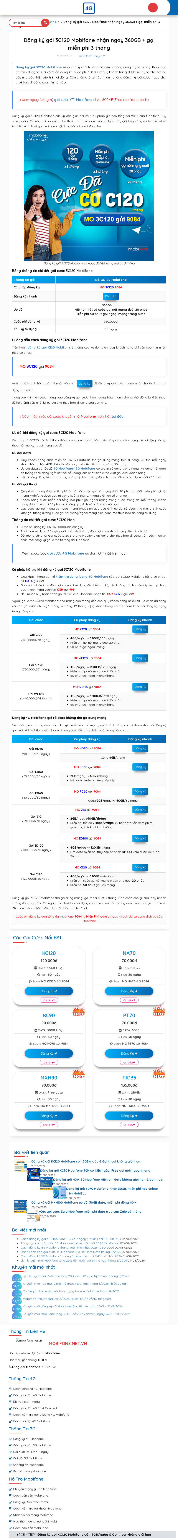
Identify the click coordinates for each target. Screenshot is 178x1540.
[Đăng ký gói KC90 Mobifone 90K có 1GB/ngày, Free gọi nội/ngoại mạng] (33, 1174)
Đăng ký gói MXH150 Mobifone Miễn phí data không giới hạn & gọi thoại (108, 1180)
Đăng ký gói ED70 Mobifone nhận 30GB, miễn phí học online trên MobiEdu (112, 1191)
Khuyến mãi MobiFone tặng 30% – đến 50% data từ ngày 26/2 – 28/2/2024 (77, 1314)
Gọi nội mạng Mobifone (29, 1471)
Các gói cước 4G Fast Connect (35, 1408)
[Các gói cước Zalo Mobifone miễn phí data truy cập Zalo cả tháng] (33, 1215)
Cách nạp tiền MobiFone (30, 1528)
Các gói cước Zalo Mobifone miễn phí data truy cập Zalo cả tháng (91, 1212)
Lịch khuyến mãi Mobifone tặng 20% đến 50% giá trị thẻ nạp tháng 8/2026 (74, 1260)
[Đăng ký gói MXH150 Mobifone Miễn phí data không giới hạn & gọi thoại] (46, 1183)
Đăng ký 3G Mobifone (28, 1439)
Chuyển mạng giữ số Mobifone (34, 1489)
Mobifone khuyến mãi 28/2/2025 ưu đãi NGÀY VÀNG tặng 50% (67, 1299)
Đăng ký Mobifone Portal (30, 1502)
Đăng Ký (47, 991)
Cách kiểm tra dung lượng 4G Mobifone (41, 1415)
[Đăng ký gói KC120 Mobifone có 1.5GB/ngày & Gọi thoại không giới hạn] (20, 1165)
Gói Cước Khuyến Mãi (94, 56)
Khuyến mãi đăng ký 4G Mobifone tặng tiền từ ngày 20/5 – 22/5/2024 (73, 1306)
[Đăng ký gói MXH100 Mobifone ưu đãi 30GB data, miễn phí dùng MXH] (20, 1206)
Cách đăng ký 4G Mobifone (32, 1389)
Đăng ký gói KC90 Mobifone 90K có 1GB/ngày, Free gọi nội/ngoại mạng (95, 1170)
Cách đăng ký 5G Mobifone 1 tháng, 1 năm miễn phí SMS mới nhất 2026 (71, 1256)
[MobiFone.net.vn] (89, 9)
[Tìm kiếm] (45, 23)
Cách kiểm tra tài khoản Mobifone (37, 1508)
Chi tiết (47, 1000)
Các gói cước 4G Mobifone (32, 1395)
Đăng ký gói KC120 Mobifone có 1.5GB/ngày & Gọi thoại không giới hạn (94, 1534)
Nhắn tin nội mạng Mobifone (33, 1515)
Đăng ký (111, 296)
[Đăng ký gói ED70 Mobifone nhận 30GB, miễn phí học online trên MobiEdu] (59, 1192)
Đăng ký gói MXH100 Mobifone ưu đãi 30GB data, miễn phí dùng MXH (84, 1202)
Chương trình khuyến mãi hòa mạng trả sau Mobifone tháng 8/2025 (71, 1291)
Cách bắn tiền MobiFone (30, 1495)
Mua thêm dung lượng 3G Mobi (35, 1521)
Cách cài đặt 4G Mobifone (31, 1421)
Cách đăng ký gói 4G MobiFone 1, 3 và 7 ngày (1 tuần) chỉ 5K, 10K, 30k (71, 1239)
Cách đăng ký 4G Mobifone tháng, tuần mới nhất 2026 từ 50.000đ (67, 1247)
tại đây (117, 416)
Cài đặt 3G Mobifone (27, 1458)
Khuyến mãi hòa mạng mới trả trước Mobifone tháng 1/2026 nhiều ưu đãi (75, 1284)
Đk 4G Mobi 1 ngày (26, 1402)
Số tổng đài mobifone (28, 1465)
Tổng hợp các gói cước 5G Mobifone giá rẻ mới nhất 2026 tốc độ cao (70, 1243)
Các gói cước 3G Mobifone (32, 1445)
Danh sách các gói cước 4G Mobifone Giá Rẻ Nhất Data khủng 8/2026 (71, 1252)
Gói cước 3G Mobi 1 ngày (31, 1452)
